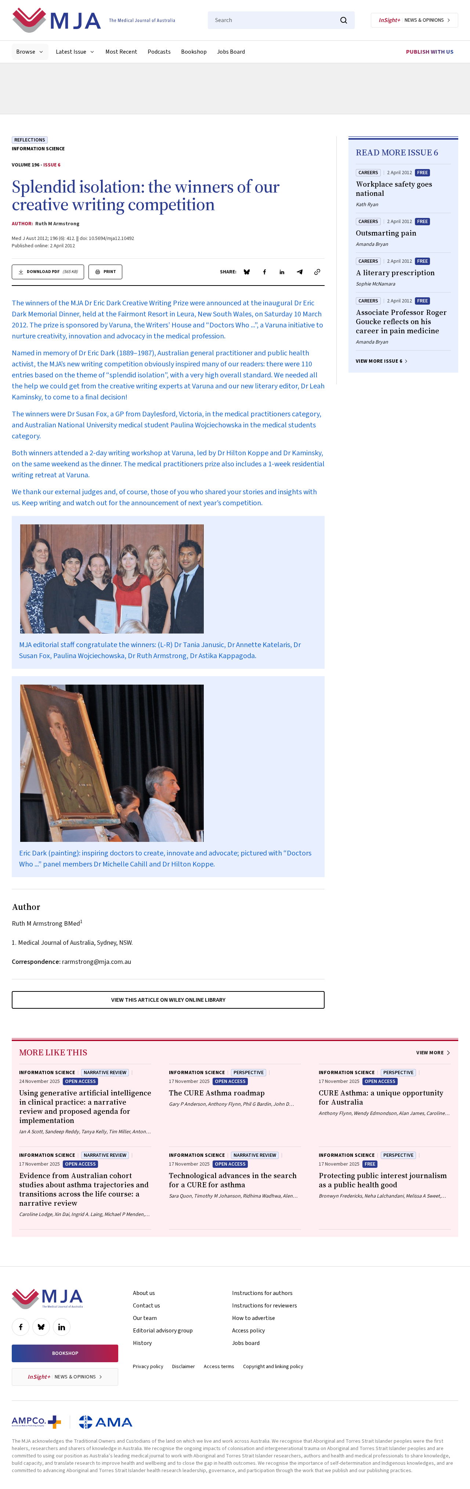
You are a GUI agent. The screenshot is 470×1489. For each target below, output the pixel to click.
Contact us (146, 1306)
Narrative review (105, 1072)
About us (144, 1293)
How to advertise (253, 1318)
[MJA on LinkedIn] (61, 1327)
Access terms (219, 1366)
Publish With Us (429, 52)
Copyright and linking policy (273, 1366)
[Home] (94, 20)
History (142, 1343)
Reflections (29, 140)
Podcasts (159, 52)
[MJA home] (47, 1299)
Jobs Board (231, 52)
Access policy (248, 1331)
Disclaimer (183, 1366)
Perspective (249, 1072)
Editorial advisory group (163, 1331)
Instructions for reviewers (264, 1306)
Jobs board (246, 1343)
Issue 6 (51, 165)
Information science (38, 149)
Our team (145, 1318)
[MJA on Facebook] (20, 1327)
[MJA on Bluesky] (41, 1327)
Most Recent (121, 52)
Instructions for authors (262, 1293)
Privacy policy (148, 1366)
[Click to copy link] (317, 272)
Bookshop (194, 52)
